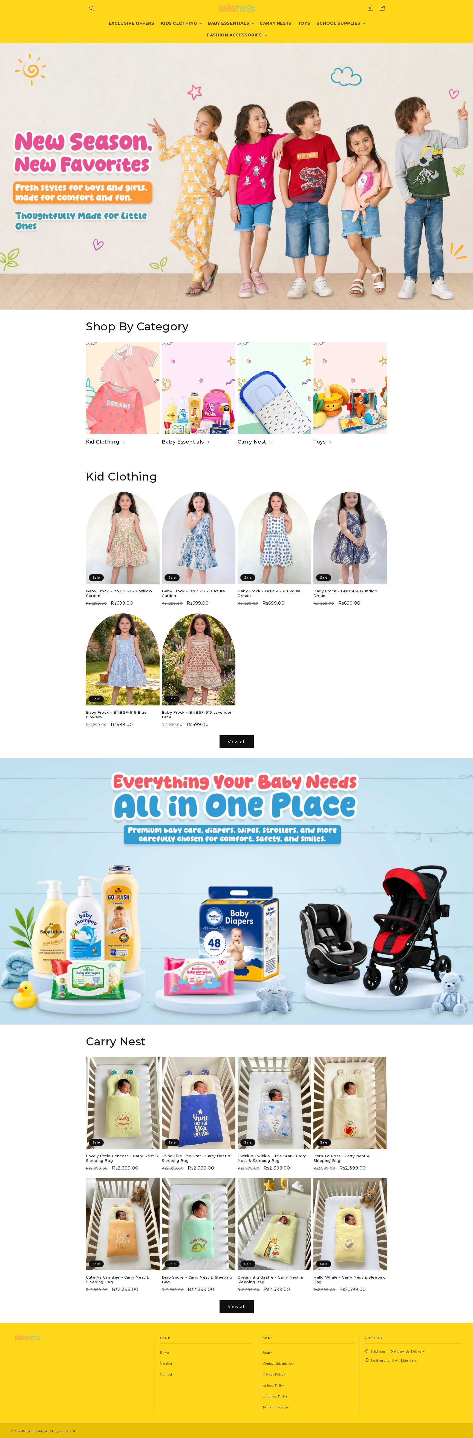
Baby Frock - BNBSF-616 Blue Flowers (116, 714)
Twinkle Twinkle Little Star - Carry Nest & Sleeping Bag (272, 1158)
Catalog (166, 1363)
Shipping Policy (275, 1396)
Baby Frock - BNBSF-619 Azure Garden (193, 593)
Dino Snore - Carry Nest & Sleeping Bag (197, 1279)
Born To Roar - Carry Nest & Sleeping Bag (341, 1158)
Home (164, 1352)
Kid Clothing (102, 442)
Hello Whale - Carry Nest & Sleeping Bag (349, 1279)
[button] (92, 8)
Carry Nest (252, 442)
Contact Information (278, 1363)
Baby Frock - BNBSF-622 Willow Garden (119, 593)
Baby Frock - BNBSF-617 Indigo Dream (345, 593)
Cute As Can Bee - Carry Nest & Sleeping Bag (117, 1279)
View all (237, 741)
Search (268, 1352)
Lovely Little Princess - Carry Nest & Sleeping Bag (122, 1158)
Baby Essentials (183, 442)
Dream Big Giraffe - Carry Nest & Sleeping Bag (270, 1279)
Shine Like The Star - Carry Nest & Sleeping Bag (196, 1158)
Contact (166, 1374)
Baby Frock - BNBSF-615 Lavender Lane (197, 714)
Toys (319, 442)
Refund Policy (274, 1385)
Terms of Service (275, 1407)
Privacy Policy (274, 1374)
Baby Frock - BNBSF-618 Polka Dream (269, 593)
